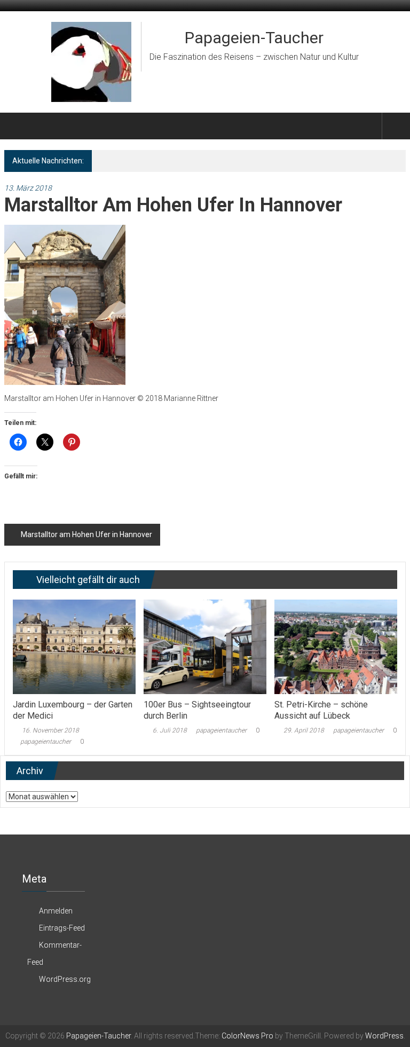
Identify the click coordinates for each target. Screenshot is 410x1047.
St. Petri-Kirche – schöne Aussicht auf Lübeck (321, 710)
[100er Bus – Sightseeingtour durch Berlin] (205, 646)
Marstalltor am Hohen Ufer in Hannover (86, 534)
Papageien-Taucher (254, 37)
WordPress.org (65, 979)
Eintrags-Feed (62, 928)
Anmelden (56, 911)
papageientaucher (45, 741)
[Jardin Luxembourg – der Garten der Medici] (74, 646)
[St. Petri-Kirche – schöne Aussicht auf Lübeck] (335, 646)
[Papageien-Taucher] (16, 126)
